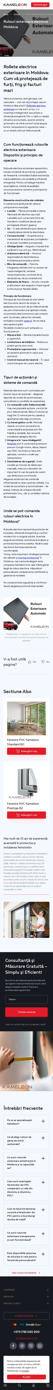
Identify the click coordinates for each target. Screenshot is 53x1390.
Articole (17, 14)
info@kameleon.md (26, 1338)
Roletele (11, 443)
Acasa (6, 14)
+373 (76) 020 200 (27, 1331)
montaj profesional (28, 558)
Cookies (25, 1371)
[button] (40, 4)
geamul (28, 321)
